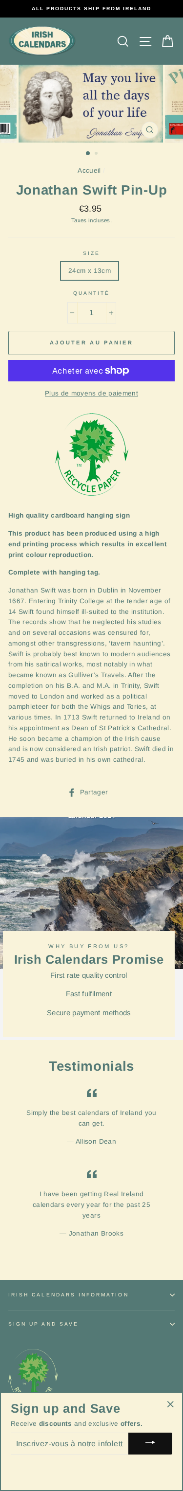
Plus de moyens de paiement (91, 393)
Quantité (91, 293)
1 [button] (88, 153)
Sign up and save (43, 1324)
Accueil (89, 170)
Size (91, 253)
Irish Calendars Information (68, 1294)
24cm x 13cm (89, 270)
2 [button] (97, 154)
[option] (91, 9)
